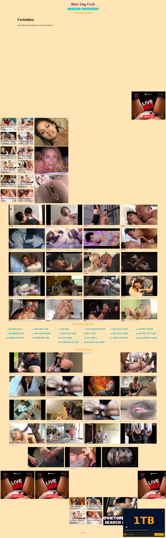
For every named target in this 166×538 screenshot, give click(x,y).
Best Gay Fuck (83, 4)
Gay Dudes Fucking (91, 9)
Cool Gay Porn (75, 9)
